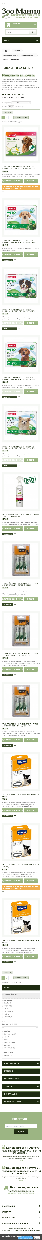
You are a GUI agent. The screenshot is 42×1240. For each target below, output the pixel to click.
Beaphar (7, 1003)
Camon (7, 1008)
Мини (6, 1039)
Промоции (9, 1071)
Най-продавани (11, 1079)
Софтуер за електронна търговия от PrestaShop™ (23, 1230)
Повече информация (25, 1238)
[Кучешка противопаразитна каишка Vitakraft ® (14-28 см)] (21, 771)
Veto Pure (8, 1055)
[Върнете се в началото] (6, 50)
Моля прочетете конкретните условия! (21, 1193)
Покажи (4, 106)
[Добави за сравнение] (3, 192)
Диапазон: (5, 1024)
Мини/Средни (9, 1042)
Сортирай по (6, 103)
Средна (7, 1045)
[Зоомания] (21, 13)
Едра (6, 1037)
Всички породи (10, 1034)
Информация (10, 1094)
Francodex (8, 1011)
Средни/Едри (9, 1047)
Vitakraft (8, 1016)
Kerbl (6, 1014)
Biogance (8, 1005)
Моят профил (8, 1218)
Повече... (21, 1160)
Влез (3, 3)
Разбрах (37, 1238)
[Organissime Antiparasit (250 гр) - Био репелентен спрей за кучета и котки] (21, 491)
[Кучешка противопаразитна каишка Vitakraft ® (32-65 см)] (21, 917)
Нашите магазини (13, 1102)
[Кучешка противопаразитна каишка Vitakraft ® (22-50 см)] (21, 842)
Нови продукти (11, 1063)
